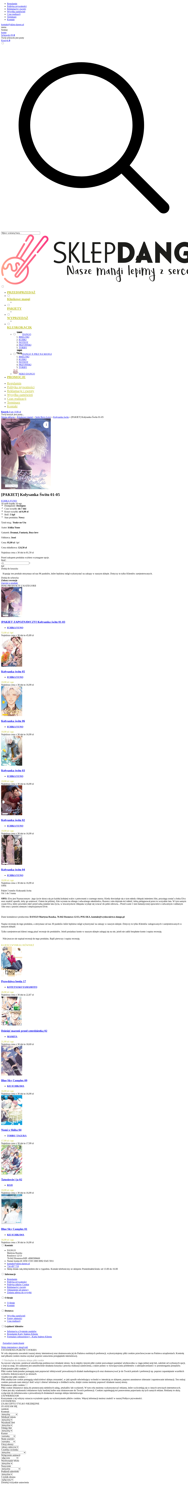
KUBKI (22, 339)
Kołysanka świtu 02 (13, 820)
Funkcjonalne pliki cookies (13, 1368)
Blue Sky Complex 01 (14, 1229)
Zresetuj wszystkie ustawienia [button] (15, 1482)
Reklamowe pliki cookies (13, 1385)
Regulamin (12, 3)
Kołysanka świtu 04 (13, 869)
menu (3, 27)
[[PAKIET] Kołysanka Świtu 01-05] (26, 488)
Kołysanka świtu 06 (13, 721)
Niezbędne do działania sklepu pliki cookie (24, 1360)
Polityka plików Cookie (18, 1284)
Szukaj (4, 30)
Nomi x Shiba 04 (11, 1129)
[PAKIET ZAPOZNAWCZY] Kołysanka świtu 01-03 (33, 621)
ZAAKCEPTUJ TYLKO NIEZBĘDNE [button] (20, 1403)
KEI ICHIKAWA (15, 1086)
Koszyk (5, 40)
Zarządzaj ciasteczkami (13, 1343)
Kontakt (11, 19)
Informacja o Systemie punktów (22, 1331)
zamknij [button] (5, 1409)
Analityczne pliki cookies (13, 1377)
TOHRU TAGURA (17, 1135)
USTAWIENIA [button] (8, 1401)
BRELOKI (24, 337)
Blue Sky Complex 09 (14, 1080)
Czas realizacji (13, 14)
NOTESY (23, 342)
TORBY (23, 347)
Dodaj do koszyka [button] (9, 568)
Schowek (8, 35)
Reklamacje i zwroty (16, 9)
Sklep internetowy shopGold (14, 1347)
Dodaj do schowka (10, 577)
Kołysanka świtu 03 (13, 770)
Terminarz (11, 17)
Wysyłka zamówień (16, 11)
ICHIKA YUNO (9, 501)
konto (3, 32)
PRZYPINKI (25, 345)
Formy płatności (14, 1318)
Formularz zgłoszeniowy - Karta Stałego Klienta (29, 1336)
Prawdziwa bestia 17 (13, 981)
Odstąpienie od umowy (18, 1290)
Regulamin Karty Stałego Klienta (22, 1334)
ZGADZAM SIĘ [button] (9, 1406)
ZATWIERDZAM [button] (10, 1395)
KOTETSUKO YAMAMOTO (22, 987)
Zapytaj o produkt (9, 583)
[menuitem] (97, 292)
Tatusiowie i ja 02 (11, 1179)
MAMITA (12, 1036)
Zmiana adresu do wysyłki (19, 1292)
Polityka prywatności (17, 6)
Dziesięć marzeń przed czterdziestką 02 (24, 1030)
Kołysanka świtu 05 (13, 671)
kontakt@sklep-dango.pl (12, 24)
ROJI (10, 1185)
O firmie (11, 1303)
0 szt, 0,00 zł (11, 412)
